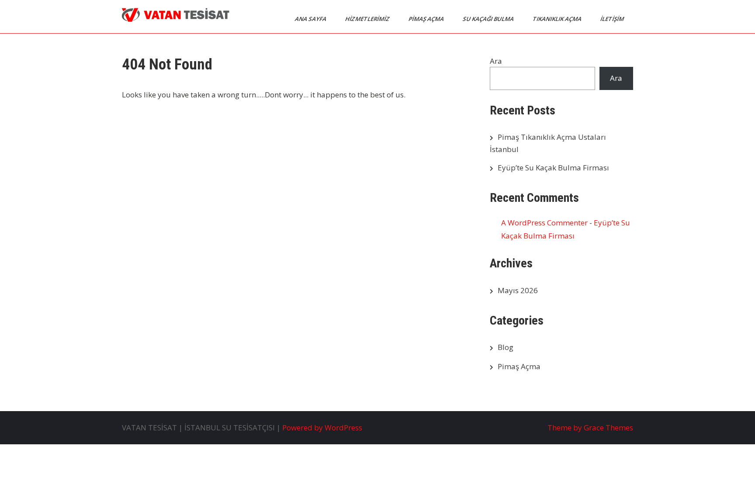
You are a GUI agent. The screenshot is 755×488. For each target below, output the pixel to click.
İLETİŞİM (612, 19)
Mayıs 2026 (518, 290)
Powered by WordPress (322, 427)
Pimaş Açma (519, 366)
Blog (505, 347)
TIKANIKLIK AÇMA (558, 19)
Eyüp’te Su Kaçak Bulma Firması (553, 168)
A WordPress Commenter (544, 223)
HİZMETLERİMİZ (368, 19)
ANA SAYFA (311, 19)
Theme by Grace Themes (590, 427)
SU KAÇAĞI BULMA (489, 19)
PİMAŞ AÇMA (427, 19)
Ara (496, 61)
